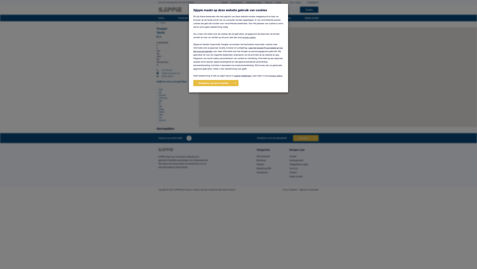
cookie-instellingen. (243, 75)
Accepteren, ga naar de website (213, 83)
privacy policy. (249, 37)
